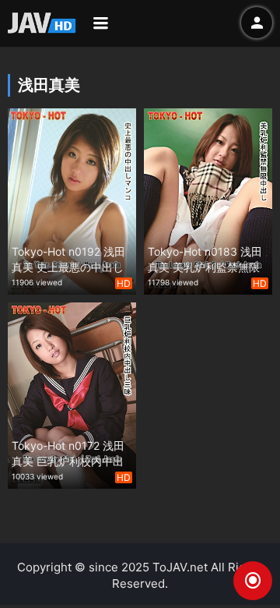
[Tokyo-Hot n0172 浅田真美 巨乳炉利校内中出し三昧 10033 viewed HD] (72, 394)
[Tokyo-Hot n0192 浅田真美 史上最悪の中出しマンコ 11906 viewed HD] (72, 200)
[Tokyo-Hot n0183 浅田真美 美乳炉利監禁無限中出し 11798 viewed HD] (208, 200)
